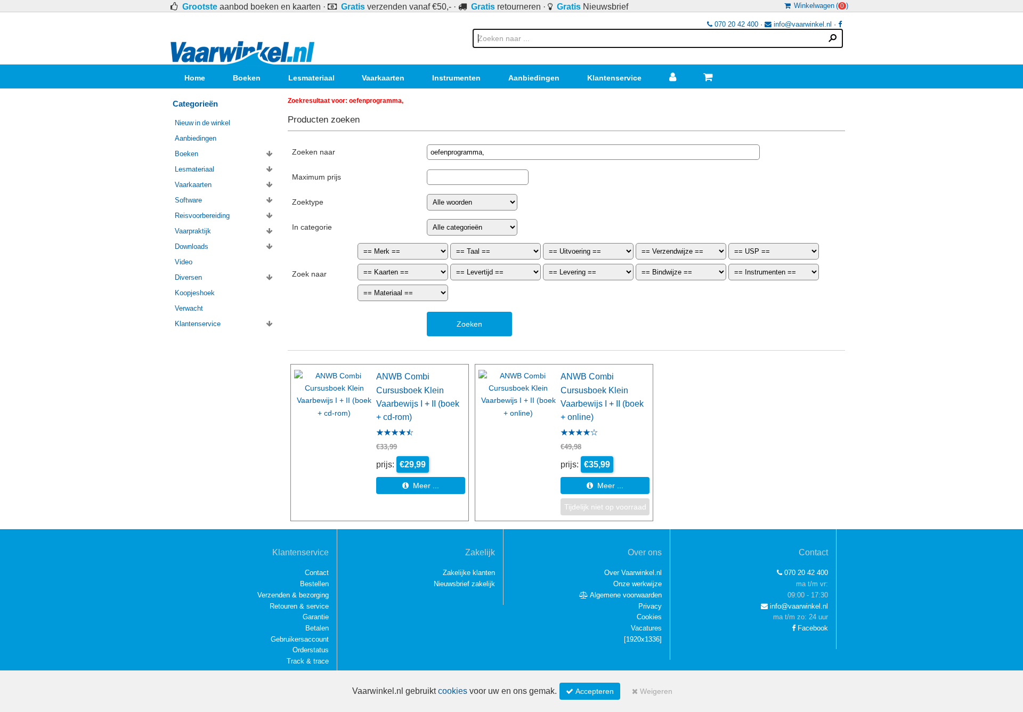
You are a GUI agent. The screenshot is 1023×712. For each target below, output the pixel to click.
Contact (317, 573)
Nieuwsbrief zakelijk (464, 584)
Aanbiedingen (533, 78)
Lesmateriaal (311, 78)
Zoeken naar (313, 152)
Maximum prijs (316, 177)
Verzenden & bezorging (293, 595)
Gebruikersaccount (300, 639)
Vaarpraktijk (193, 231)
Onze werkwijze (637, 584)
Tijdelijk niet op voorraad (605, 507)
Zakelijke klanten (469, 573)
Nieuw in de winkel (202, 122)
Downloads (191, 246)
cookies (452, 690)
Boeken (247, 78)
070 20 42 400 (735, 24)
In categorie (312, 227)
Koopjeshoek (195, 292)
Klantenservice (614, 78)
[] (643, 639)
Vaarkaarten (383, 78)
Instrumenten (456, 78)
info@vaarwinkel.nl (802, 24)
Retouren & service (299, 606)
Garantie (316, 617)
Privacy (650, 606)
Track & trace (308, 661)
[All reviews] (394, 433)
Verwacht (189, 308)
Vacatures (646, 628)
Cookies (649, 617)
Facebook (811, 628)
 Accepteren (590, 691)
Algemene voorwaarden (625, 595)
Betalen (317, 628)
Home (194, 78)
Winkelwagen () (819, 5)
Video (183, 261)
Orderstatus (311, 650)
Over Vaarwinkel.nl (633, 573)
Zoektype (307, 202)
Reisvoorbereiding (202, 215)
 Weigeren (652, 691)
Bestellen (314, 584)
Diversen (188, 277)
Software (188, 200)
